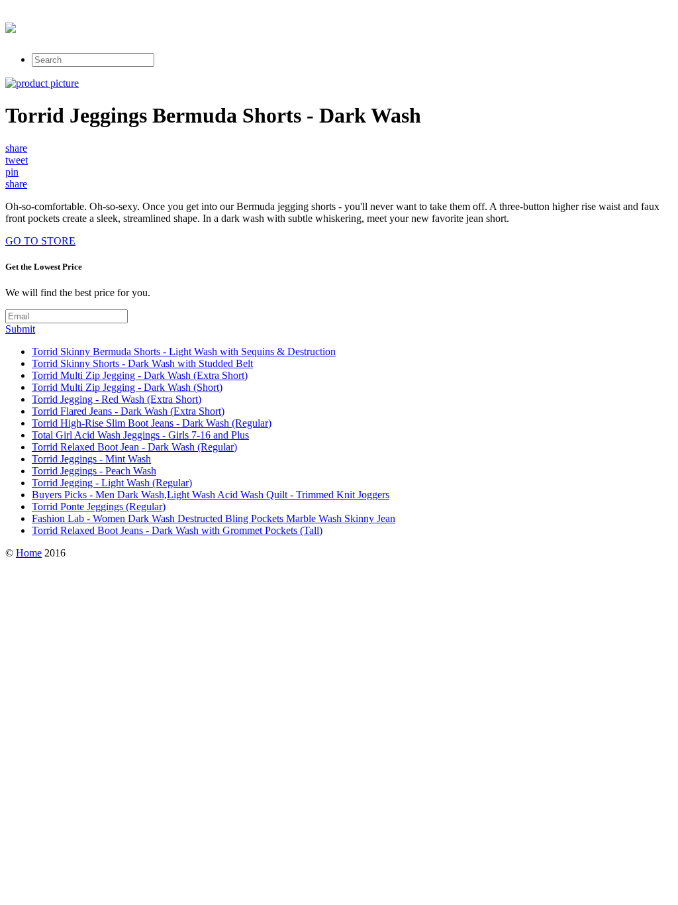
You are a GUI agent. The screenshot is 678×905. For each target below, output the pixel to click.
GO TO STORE (40, 240)
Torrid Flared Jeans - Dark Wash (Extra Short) (128, 411)
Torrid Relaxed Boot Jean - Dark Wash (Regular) (134, 446)
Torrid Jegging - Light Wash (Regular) (112, 482)
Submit (20, 329)
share (16, 148)
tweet (16, 160)
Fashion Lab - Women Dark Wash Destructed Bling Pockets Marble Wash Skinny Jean (213, 518)
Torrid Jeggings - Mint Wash (91, 458)
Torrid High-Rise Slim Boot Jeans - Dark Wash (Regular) (151, 423)
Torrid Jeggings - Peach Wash (94, 470)
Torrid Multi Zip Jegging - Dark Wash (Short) (127, 387)
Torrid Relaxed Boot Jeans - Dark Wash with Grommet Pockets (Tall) (177, 530)
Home (29, 553)
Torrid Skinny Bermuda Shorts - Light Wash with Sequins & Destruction (184, 351)
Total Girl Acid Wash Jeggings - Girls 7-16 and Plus (140, 435)
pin (12, 172)
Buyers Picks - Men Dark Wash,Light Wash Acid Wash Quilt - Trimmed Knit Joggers (210, 494)
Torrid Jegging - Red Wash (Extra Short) (116, 399)
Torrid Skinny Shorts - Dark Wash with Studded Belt (142, 363)
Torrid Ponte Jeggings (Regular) (99, 506)
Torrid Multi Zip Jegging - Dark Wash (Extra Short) (140, 375)
